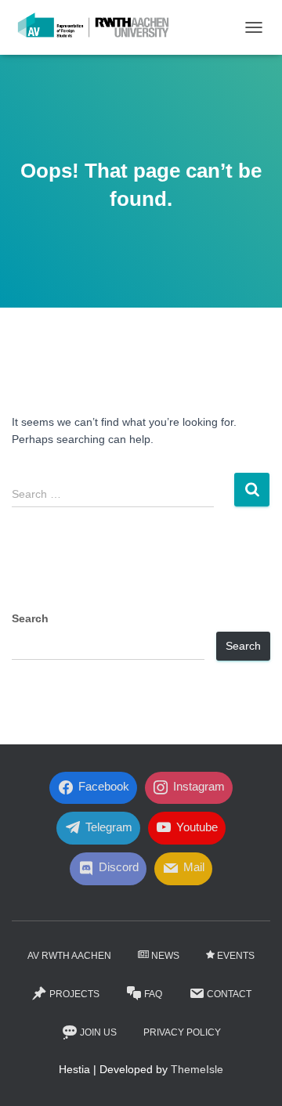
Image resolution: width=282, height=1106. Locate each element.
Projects (74, 994)
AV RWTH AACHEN (69, 955)
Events (236, 955)
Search (30, 618)
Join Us (98, 1032)
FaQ (153, 994)
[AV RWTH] (99, 27)
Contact (229, 994)
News (165, 955)
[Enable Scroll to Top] (251, 1074)
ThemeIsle (197, 1069)
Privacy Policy (182, 1032)
